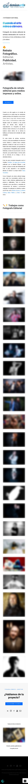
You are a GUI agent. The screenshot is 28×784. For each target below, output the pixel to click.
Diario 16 (19, 192)
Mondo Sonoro (16, 190)
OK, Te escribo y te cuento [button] (14, 703)
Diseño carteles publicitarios (14, 746)
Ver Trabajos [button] (8, 102)
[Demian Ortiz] (14, 5)
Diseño (16, 748)
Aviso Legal (14, 769)
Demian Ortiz (16, 772)
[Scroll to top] (25, 781)
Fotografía (12, 748)
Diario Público (11, 192)
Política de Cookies (22, 769)
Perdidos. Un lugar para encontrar (16, 162)
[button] (24, 5)
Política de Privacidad (6, 769)
